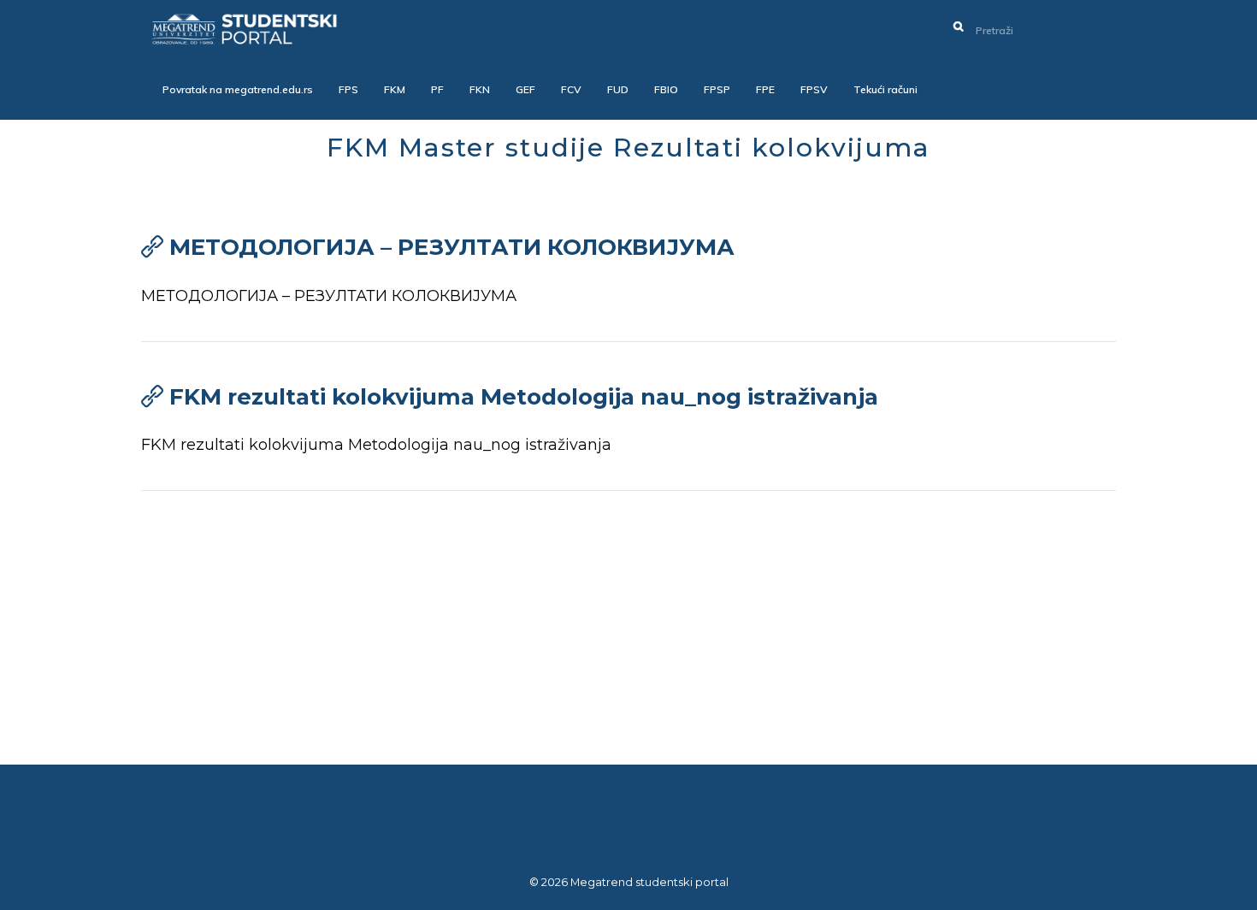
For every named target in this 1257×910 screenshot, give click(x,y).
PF (437, 89)
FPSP (717, 89)
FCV (571, 89)
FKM (394, 89)
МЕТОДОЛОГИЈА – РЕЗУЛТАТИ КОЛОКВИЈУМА (452, 247)
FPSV (814, 89)
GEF (525, 89)
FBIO (666, 89)
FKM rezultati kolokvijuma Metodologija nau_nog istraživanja (523, 397)
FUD (617, 89)
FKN (479, 89)
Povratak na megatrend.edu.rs (237, 89)
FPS (348, 89)
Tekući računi (885, 89)
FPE (765, 89)
